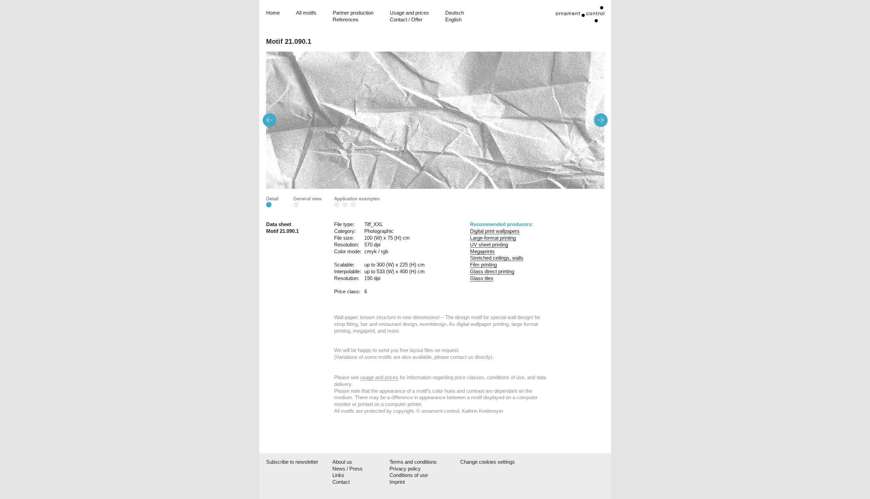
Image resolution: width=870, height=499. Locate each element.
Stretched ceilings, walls (496, 258)
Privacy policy (405, 469)
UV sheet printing (489, 244)
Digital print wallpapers (495, 231)
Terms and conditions (413, 462)
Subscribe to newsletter (291, 462)
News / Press (347, 469)
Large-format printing (493, 238)
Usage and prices (409, 13)
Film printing (483, 264)
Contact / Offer (406, 19)
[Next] (601, 120)
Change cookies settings (487, 462)
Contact (341, 482)
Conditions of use (408, 475)
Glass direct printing (492, 271)
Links (338, 475)
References (346, 19)
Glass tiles (481, 278)
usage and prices (379, 377)
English (453, 19)
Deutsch (454, 13)
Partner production (353, 13)
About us (342, 462)
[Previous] (269, 120)
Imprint (397, 482)
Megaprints (482, 251)
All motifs (306, 13)
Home (273, 13)
